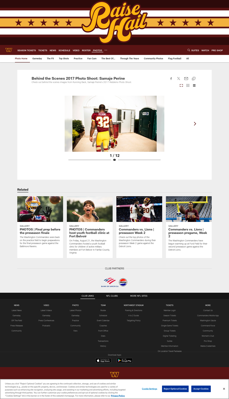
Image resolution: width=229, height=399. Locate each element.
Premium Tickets (170, 320)
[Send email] (186, 80)
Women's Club (208, 336)
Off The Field (16, 320)
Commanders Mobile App (208, 315)
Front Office (103, 331)
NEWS (16, 305)
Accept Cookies (201, 388)
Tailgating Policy (134, 320)
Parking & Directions (133, 310)
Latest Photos (75, 310)
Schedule (103, 315)
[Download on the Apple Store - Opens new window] (103, 361)
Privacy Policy (118, 395)
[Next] (195, 124)
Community (17, 331)
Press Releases (16, 325)
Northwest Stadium (133, 305)
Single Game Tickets (169, 325)
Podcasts (46, 325)
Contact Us (208, 310)
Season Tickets (169, 315)
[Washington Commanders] (114, 375)
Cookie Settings (149, 388)
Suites (169, 341)
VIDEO (46, 305)
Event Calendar (103, 320)
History (103, 346)
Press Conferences (46, 320)
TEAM (103, 305)
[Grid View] (187, 85)
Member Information (169, 346)
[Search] (189, 50)
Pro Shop (208, 341)
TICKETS (169, 305)
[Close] (224, 388)
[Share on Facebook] (171, 80)
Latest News (17, 310)
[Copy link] (193, 79)
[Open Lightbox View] (114, 130)
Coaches (103, 325)
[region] (114, 389)
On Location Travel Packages (170, 351)
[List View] (194, 85)
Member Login (170, 310)
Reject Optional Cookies (175, 388)
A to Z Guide (133, 315)
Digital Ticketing (169, 336)
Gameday (17, 315)
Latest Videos (46, 310)
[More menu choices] (106, 50)
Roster (103, 310)
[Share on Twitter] (178, 80)
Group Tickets (170, 331)
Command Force (208, 325)
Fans (75, 331)
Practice (75, 320)
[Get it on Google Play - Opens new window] (124, 362)
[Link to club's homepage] (8, 50)
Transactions (103, 341)
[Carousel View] (181, 85)
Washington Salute (208, 320)
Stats (103, 336)
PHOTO (75, 305)
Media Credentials (207, 346)
